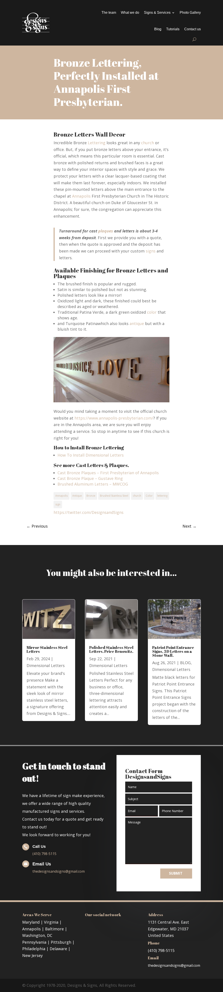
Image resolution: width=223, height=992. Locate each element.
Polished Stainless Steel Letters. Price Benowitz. (111, 649)
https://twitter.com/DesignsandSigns (88, 512)
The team (108, 12)
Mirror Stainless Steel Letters (47, 649)
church (147, 142)
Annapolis (81, 196)
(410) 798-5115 (44, 853)
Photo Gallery (190, 12)
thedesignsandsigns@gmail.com (58, 871)
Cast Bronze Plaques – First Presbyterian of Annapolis (108, 472)
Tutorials (172, 29)
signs (150, 251)
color (152, 312)
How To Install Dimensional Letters (90, 455)
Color (149, 496)
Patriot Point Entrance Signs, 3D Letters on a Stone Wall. (173, 651)
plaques (105, 231)
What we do (130, 12)
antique (137, 323)
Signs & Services (157, 12)
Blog (157, 29)
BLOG (185, 662)
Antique (77, 496)
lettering (162, 496)
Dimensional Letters (46, 665)
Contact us (192, 29)
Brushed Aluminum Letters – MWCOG (92, 484)
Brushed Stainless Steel (114, 496)
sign (57, 504)
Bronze (90, 496)
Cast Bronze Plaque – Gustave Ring (90, 478)
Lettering (96, 142)
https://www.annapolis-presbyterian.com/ (113, 418)
